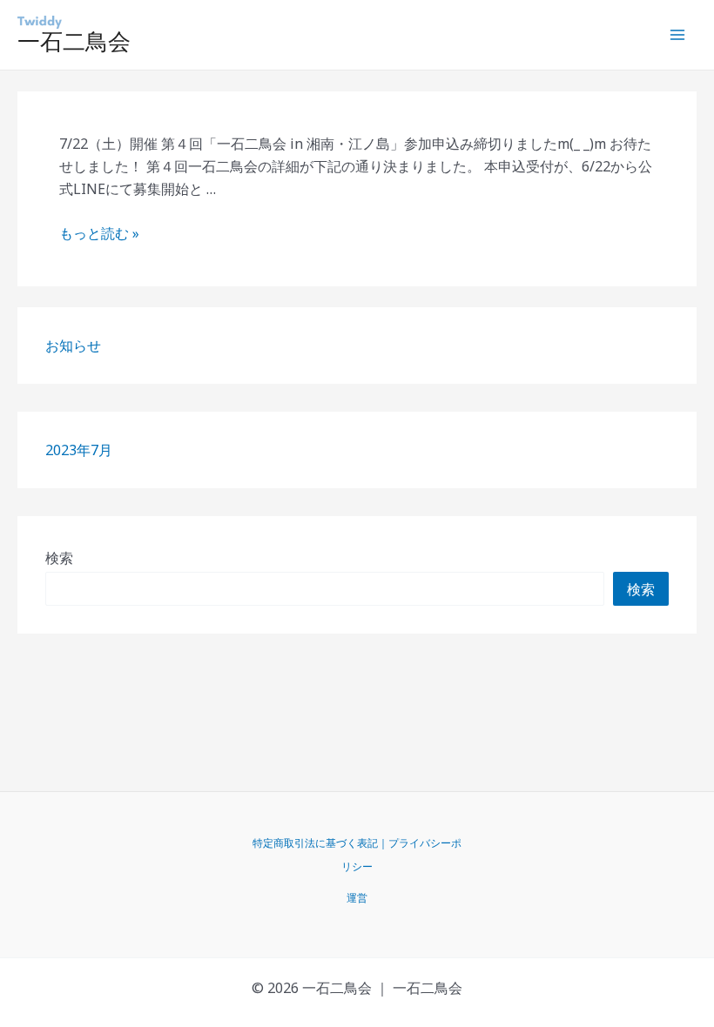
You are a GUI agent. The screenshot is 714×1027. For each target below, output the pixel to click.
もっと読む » (99, 233)
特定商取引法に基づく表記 (315, 843)
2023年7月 (78, 450)
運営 (357, 897)
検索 (59, 557)
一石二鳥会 (74, 41)
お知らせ (73, 345)
